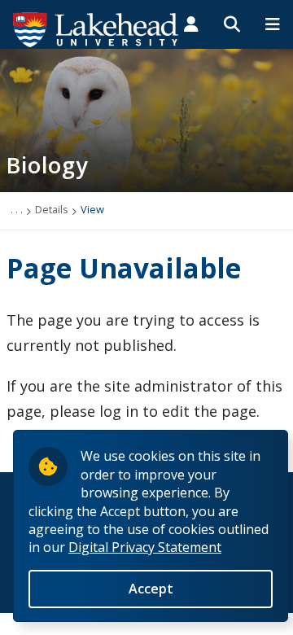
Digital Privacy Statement (144, 547)
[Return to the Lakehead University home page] (96, 28)
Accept (151, 589)
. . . (17, 209)
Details (51, 209)
